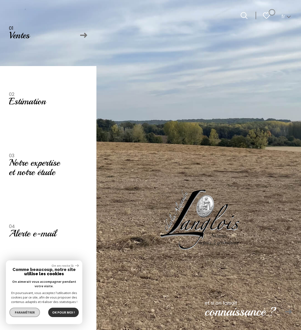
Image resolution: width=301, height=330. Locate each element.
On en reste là (63, 265)
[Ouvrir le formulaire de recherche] (244, 15)
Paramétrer (25, 312)
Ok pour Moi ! (63, 312)
